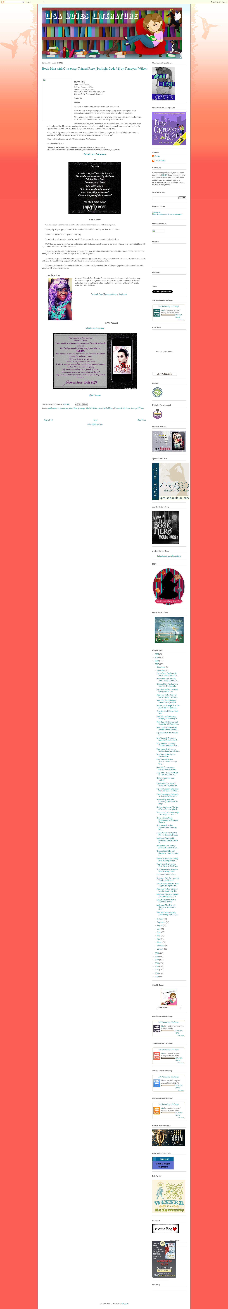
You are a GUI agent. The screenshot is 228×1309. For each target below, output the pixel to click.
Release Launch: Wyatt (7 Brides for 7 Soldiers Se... (167, 784)
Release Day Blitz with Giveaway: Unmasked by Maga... (167, 802)
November (161, 670)
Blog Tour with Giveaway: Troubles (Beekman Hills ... (167, 745)
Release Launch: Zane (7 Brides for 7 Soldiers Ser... (167, 847)
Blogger (125, 1304)
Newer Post (48, 420)
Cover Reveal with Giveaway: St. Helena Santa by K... (167, 795)
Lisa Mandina (160, 161)
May (159, 936)
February (160, 946)
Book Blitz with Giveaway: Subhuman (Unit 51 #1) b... (167, 914)
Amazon (101, 154)
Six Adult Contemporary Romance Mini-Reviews (166, 768)
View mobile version (95, 424)
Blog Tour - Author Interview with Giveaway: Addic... (167, 870)
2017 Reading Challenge (168, 1076)
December (161, 667)
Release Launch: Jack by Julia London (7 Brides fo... (167, 680)
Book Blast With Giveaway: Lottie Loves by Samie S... (167, 728)
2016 (157, 953)
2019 (157, 657)
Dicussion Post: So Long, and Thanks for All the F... (167, 879)
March (159, 942)
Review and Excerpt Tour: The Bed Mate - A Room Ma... (168, 707)
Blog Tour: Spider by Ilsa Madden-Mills (165, 755)
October (160, 919)
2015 (157, 956)
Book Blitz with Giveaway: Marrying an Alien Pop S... (167, 718)
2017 (157, 664)
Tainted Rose (108, 408)
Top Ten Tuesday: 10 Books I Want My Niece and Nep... (167, 790)
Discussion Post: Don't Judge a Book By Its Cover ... (167, 814)
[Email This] (76, 404)
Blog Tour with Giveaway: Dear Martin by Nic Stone (167, 865)
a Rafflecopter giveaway (95, 328)
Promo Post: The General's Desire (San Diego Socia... (167, 674)
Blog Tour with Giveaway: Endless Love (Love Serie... (168, 750)
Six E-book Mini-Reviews (166, 875)
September (161, 922)
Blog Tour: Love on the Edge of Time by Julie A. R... (167, 774)
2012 (157, 967)
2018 (157, 661)
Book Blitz (73, 408)
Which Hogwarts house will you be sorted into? (167, 214)
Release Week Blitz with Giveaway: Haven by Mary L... (167, 853)
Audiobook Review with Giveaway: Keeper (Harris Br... (167, 840)
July (159, 929)
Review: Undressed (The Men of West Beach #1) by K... (167, 808)
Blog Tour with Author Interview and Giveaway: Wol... (166, 827)
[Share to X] (81, 404)
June (159, 932)
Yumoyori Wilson (137, 408)
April (159, 939)
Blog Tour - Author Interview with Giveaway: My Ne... (167, 890)
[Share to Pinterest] (86, 404)
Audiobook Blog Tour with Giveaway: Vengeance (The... (166, 907)
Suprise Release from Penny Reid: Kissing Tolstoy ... (167, 860)
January (160, 949)
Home (95, 420)
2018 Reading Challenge (168, 1049)
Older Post (141, 420)
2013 (157, 963)
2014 (157, 960)
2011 (157, 970)
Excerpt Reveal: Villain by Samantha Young (166, 901)
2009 (157, 977)
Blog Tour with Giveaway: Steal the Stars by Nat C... (167, 739)
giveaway (81, 408)
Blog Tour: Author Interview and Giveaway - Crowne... (167, 696)
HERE (164, 175)
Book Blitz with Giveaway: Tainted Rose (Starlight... (166, 701)
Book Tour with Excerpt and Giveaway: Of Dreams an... (167, 723)
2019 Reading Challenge (168, 1022)
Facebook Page (97, 294)
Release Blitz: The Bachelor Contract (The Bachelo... (167, 685)
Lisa (162, 310)
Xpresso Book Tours (122, 408)
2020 (157, 654)
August (160, 925)
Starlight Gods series (94, 408)
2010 (157, 973)
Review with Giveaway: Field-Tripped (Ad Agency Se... (167, 885)
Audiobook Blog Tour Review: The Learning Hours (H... (167, 895)
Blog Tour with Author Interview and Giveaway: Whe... (166, 762)
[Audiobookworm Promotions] (169, 556)
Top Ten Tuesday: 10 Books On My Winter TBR (167, 690)
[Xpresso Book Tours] (170, 499)
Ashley (157, 156)
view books (181, 320)
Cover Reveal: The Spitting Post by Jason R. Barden (167, 834)
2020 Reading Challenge (168, 306)
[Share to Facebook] (83, 404)
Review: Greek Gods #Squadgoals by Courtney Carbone (167, 820)
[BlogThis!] (78, 404)
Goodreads (89, 154)
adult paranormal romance (58, 408)
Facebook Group (110, 294)
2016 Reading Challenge (168, 1104)
